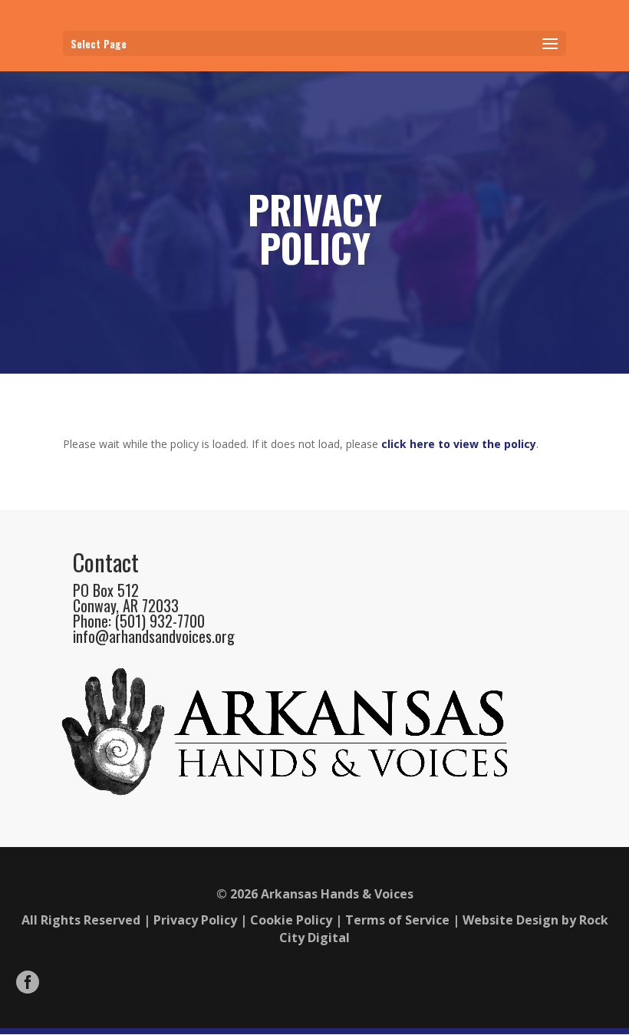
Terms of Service (397, 919)
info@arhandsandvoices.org (154, 636)
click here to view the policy (458, 444)
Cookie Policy (291, 919)
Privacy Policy (195, 919)
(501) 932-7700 (160, 620)
